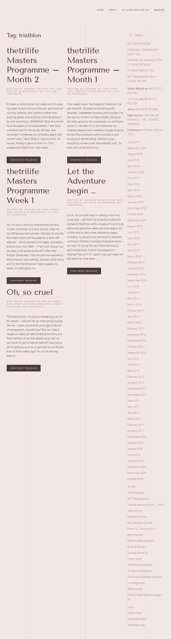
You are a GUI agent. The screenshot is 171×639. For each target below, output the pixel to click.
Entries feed (134, 613)
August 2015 (134, 226)
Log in (131, 607)
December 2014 (136, 274)
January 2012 (135, 382)
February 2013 (135, 328)
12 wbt (131, 486)
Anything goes (135, 492)
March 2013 (134, 322)
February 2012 (135, 376)
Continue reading (23, 160)
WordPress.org (136, 625)
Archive (159, 10)
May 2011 (133, 406)
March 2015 (134, 256)
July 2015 (133, 232)
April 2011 (133, 412)
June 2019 (133, 142)
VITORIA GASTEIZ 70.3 (140, 70)
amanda (30, 89)
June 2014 (133, 292)
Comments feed (136, 619)
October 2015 (135, 214)
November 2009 (136, 473)
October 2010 (135, 442)
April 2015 (133, 250)
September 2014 (137, 280)
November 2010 (136, 436)
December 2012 (136, 334)
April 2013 (133, 316)
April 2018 (133, 166)
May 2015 (133, 244)
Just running (134, 510)
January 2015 (135, 268)
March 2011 (134, 418)
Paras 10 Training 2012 (141, 528)
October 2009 (135, 479)
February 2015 (135, 262)
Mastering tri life (36, 91)
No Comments (77, 94)
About (113, 10)
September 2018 (137, 148)
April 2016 (133, 190)
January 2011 (135, 430)
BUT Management (138, 498)
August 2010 (134, 449)
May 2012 (133, 370)
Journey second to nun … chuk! (145, 504)
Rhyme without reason (140, 540)
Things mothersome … (140, 570)
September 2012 (137, 352)
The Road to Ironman (99, 202)
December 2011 (136, 388)
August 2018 (134, 154)
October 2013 (135, 310)
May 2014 (133, 298)
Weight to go (134, 589)
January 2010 (135, 461)
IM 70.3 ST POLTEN (138, 43)
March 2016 (134, 196)
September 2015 (137, 220)
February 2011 (135, 424)
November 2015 (136, 208)
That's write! (134, 558)
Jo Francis (133, 99)
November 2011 (136, 394)
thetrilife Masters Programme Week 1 (28, 186)
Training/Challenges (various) (144, 577)
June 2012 (133, 364)
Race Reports (135, 534)
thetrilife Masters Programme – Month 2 (33, 65)
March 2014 (134, 304)
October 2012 (135, 346)
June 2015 (133, 238)
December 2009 (136, 467)
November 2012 (136, 340)
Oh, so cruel (30, 292)
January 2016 (135, 202)
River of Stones (136, 546)
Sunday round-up (137, 552)
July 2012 (133, 358)
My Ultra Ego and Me (135, 10)
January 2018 (135, 172)
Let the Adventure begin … (86, 181)
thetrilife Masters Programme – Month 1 (93, 65)
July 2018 (133, 160)
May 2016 (133, 184)
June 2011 (133, 400)
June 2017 (133, 178)
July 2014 (133, 286)
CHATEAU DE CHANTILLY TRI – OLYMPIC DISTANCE (143, 120)
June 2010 (133, 455)
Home (100, 10)
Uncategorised (135, 583)
